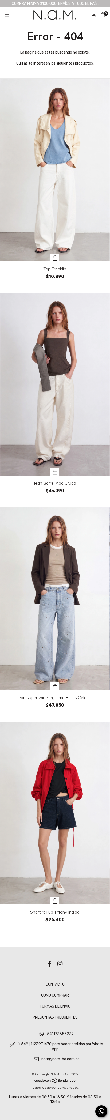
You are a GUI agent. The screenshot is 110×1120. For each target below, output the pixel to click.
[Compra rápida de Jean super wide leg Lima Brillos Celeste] (55, 686)
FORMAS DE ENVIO (55, 1006)
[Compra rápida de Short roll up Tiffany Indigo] (55, 900)
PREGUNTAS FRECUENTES (55, 1017)
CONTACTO (55, 984)
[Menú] (7, 15)
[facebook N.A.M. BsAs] (49, 964)
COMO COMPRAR (55, 995)
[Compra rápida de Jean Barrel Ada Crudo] (55, 472)
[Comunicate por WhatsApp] (101, 1111)
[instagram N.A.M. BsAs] (60, 964)
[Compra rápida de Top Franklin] (55, 257)
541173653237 (60, 1034)
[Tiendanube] (55, 1082)
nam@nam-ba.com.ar (60, 1059)
